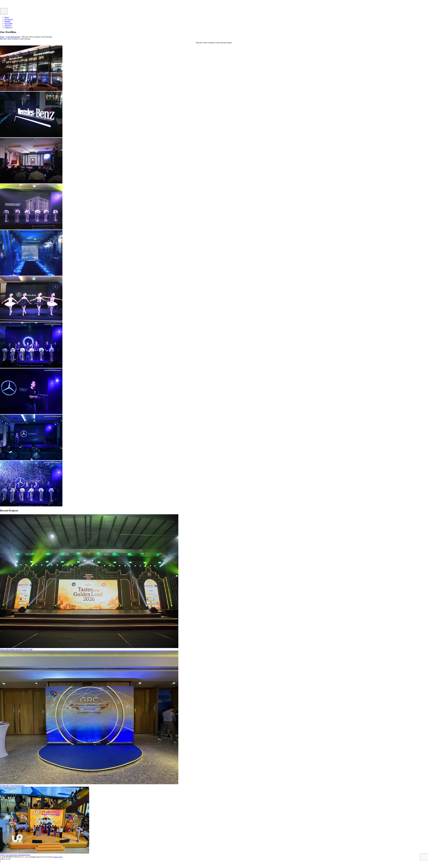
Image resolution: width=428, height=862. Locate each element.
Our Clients (8, 23)
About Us (7, 25)
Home (6, 17)
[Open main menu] (3, 11)
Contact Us (8, 27)
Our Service (8, 19)
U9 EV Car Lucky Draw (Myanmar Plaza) (15, 855)
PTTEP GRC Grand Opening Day (12, 786)
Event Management (13, 37)
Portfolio (7, 21)
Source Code (57, 857)
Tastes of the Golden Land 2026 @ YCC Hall (16, 649)
